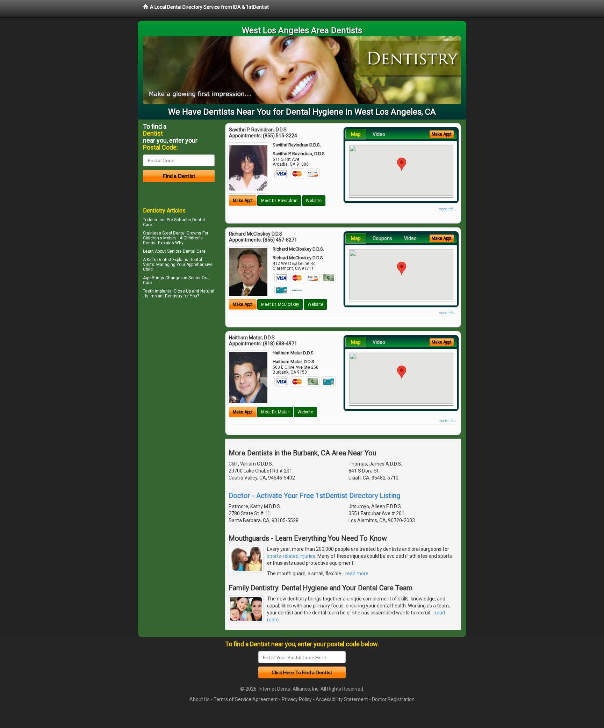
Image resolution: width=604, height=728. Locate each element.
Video (379, 134)
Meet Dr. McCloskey (280, 304)
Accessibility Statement (342, 699)
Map (356, 134)
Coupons (382, 238)
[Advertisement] (179, 361)
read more (356, 573)
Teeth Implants (157, 291)
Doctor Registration (393, 699)
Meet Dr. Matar (275, 412)
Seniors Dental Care (186, 251)
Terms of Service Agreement (246, 699)
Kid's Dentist (159, 259)
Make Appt (243, 200)
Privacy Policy (297, 699)
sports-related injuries (291, 556)
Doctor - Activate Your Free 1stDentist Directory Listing (314, 495)
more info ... (448, 209)
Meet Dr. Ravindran (279, 200)
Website (314, 200)
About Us (199, 699)
